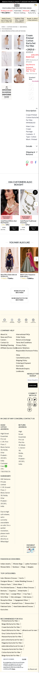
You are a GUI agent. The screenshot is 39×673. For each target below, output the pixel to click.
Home (3, 26)
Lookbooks (20, 371)
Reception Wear (6, 600)
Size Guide (35, 81)
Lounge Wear (16, 594)
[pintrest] (29, 409)
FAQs (18, 355)
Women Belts (5, 567)
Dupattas (12, 591)
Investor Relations (22, 348)
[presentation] (3, 204)
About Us (4, 334)
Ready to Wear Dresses (25, 587)
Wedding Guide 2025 (6, 10)
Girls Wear (4, 597)
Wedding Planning (7, 345)
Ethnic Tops (5, 594)
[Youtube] (34, 404)
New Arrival (23, 26)
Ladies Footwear (31, 564)
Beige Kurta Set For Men (10, 655)
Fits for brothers (7, 29)
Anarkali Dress (17, 603)
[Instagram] (29, 404)
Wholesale (26, 11)
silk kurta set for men (29, 630)
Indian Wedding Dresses (23, 581)
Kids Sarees (27, 597)
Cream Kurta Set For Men (11, 627)
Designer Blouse (7, 581)
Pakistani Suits (6, 606)
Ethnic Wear (17, 584)
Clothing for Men (12, 26)
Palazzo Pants (6, 584)
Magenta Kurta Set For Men (12, 643)
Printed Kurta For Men (10, 621)
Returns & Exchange (23, 340)
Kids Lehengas (16, 597)
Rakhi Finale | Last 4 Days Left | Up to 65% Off (6, 20)
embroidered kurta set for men (12, 646)
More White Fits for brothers (20, 299)
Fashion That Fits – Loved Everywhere (19, 20)
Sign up (8, 12)
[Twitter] (34, 399)
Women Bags (18, 564)
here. (13, 669)
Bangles (30, 567)
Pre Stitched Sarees (8, 587)
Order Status (20, 337)
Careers (3, 340)
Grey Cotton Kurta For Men (12, 633)
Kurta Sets (4, 609)
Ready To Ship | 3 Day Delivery (32, 19)
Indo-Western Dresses (9, 578)
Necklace (15, 567)
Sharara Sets (29, 603)
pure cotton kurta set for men (12, 640)
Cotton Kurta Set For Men (11, 652)
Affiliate (33, 10)
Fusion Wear (5, 603)
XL (31, 98)
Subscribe (32, 385)
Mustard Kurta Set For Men (11, 637)
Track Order (17, 10)
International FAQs (23, 334)
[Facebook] (29, 399)
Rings (23, 567)
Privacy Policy (21, 345)
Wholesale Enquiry (23, 368)
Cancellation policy (23, 358)
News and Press (6, 337)
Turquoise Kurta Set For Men (12, 649)
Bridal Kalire (22, 591)
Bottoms (4, 591)
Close (24, 659)
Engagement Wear (21, 600)
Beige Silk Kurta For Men (11, 624)
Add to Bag (14, 228)
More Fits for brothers (19, 291)
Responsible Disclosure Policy (27, 351)
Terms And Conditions (24, 342)
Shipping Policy (21, 360)
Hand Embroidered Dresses (23, 606)
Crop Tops (27, 594)
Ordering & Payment (23, 363)
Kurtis (21, 578)
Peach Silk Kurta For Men (11, 630)
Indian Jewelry (6, 564)
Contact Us (5, 342)
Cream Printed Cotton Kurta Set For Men (14, 31)
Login (2, 12)
